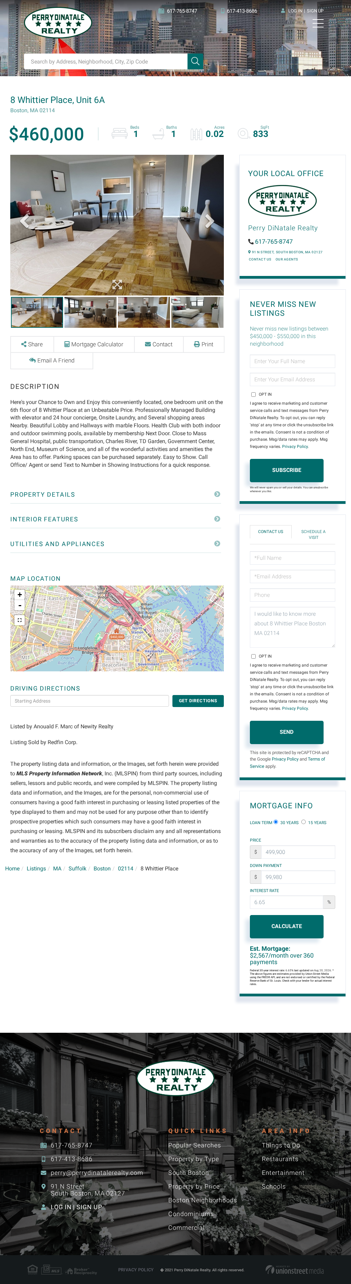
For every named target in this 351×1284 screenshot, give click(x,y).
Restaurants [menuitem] (280, 1158)
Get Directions (198, 700)
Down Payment (266, 865)
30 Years (289, 822)
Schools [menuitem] (274, 1186)
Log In (295, 10)
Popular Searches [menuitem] (194, 1145)
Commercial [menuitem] (186, 1227)
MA (57, 868)
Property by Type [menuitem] (193, 1158)
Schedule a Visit (313, 534)
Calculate (286, 926)
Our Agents (287, 259)
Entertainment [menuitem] (283, 1172)
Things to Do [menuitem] (281, 1145)
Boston (102, 868)
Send (286, 732)
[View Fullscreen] (19, 620)
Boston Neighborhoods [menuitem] (202, 1200)
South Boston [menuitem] (188, 1172)
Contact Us (260, 259)
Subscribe (286, 470)
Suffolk (77, 868)
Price (255, 840)
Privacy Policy (295, 446)
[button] (195, 61)
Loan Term (261, 822)
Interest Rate (264, 890)
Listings (36, 868)
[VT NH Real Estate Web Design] (295, 1269)
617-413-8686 (242, 11)
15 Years (316, 822)
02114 (125, 868)
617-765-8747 (182, 11)
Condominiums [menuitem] (191, 1213)
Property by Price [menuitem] (194, 1186)
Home (12, 868)
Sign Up (315, 10)
